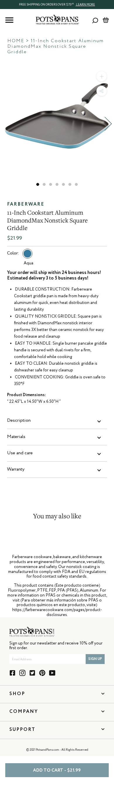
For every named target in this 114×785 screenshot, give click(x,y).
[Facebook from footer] (12, 673)
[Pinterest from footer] (42, 673)
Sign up (95, 659)
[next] (108, 123)
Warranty (16, 469)
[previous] (5, 123)
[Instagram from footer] (22, 673)
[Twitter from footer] (32, 673)
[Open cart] (106, 20)
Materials (16, 437)
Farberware (25, 204)
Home (15, 41)
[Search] (95, 20)
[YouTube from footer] (52, 673)
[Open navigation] (9, 20)
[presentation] (57, 4)
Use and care (20, 453)
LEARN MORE (85, 4)
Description (19, 420)
